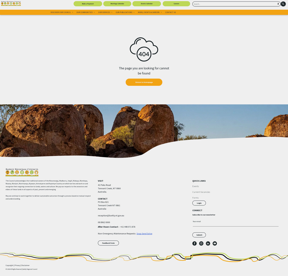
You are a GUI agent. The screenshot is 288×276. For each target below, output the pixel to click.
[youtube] (215, 243)
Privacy (17, 265)
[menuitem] (62, 12)
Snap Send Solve (144, 233)
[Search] (283, 3)
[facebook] (194, 243)
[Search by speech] (278, 4)
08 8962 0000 (104, 222)
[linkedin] (208, 243)
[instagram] (201, 243)
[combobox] (236, 3)
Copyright (9, 265)
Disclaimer (25, 265)
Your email (197, 221)
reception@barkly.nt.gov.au (111, 215)
